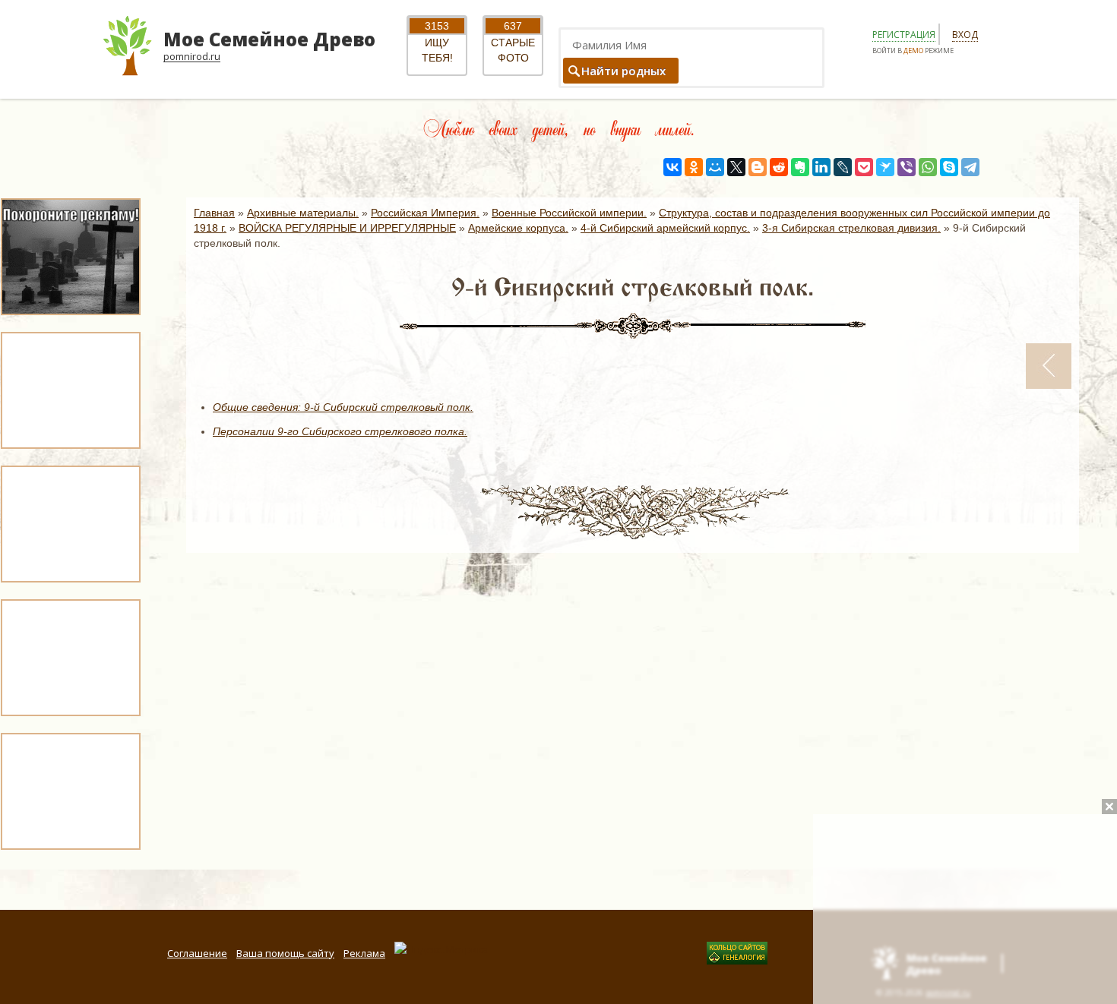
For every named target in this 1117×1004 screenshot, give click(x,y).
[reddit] (779, 167)
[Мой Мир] (715, 167)
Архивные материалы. (303, 213)
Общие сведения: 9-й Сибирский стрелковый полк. (343, 407)
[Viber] (906, 167)
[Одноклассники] (694, 167)
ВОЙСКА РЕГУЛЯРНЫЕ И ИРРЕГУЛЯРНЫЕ (347, 228)
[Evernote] (800, 167)
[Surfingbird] (885, 167)
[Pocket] (864, 167)
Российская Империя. (425, 213)
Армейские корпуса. (518, 228)
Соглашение (197, 953)
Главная (214, 213)
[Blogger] (757, 167)
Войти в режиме (913, 50)
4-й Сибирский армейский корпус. (665, 228)
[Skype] (949, 167)
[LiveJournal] (843, 167)
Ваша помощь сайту (285, 953)
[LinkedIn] (821, 167)
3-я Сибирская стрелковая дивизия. (851, 228)
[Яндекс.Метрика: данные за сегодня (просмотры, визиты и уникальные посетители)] (441, 949)
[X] (736, 167)
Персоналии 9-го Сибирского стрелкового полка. (340, 431)
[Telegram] (970, 167)
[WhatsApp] (928, 167)
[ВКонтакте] (672, 167)
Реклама (364, 953)
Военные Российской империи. (569, 213)
